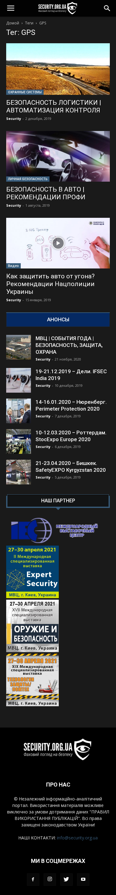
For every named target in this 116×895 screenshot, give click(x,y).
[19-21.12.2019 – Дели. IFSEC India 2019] (18, 380)
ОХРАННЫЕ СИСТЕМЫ (25, 92)
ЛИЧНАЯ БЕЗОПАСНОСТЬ (28, 179)
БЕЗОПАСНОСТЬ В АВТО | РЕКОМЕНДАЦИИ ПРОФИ (45, 193)
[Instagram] (50, 879)
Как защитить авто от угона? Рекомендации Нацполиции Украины (50, 283)
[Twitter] (66, 879)
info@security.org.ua (77, 838)
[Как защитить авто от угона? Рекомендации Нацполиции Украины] (58, 243)
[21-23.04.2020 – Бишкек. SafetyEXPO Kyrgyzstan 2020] (18, 472)
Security (13, 118)
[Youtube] (83, 879)
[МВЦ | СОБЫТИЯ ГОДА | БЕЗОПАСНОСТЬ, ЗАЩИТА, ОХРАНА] (18, 347)
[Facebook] (33, 879)
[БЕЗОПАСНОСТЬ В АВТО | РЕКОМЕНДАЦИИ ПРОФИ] (58, 156)
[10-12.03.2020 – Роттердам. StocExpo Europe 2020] (18, 441)
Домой (12, 23)
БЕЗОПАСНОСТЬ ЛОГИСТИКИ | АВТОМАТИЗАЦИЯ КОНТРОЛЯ (53, 106)
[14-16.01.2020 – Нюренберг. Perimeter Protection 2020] (18, 411)
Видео (13, 266)
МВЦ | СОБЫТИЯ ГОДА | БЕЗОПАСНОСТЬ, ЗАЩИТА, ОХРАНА (69, 345)
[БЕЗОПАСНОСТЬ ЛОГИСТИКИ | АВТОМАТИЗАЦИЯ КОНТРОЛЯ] (58, 69)
